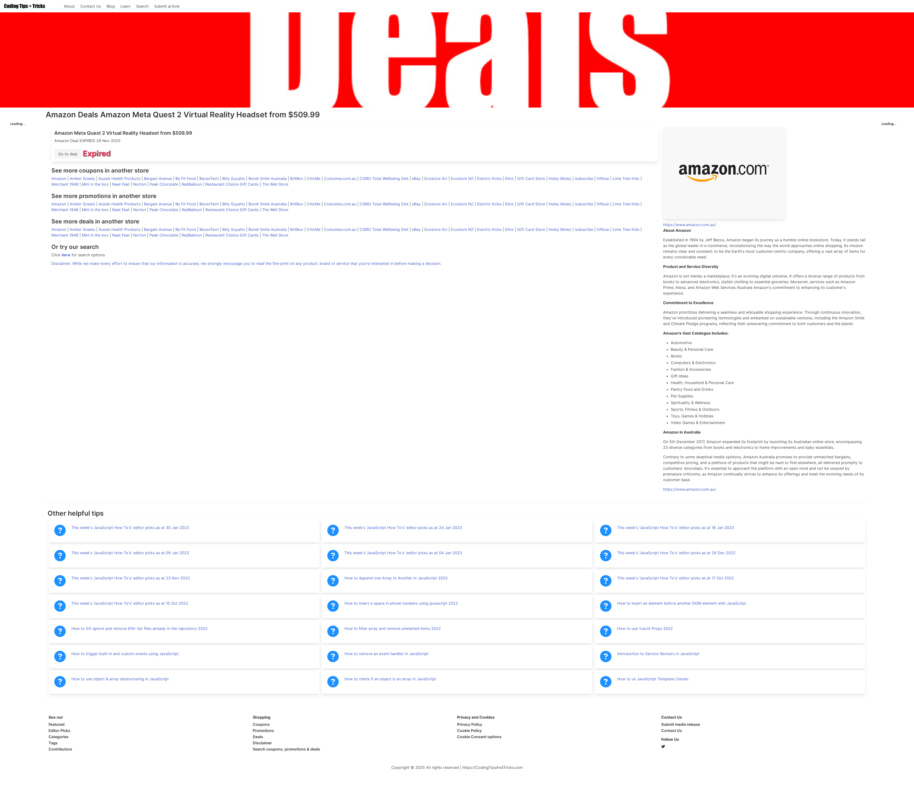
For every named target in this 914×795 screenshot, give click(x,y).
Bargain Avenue (158, 178)
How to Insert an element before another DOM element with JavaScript (681, 603)
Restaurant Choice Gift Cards (232, 184)
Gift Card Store (531, 178)
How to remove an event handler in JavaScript (386, 653)
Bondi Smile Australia (268, 178)
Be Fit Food (186, 178)
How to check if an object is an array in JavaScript (390, 678)
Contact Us (90, 6)
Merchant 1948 (65, 184)
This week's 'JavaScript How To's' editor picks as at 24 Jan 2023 (403, 527)
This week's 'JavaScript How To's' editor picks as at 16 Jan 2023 (675, 527)
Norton (140, 184)
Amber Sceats (83, 178)
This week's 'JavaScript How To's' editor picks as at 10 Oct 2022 (129, 603)
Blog (111, 6)
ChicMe (314, 178)
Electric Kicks (490, 178)
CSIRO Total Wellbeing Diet (385, 178)
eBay (417, 178)
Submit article (166, 6)
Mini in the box (96, 184)
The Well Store (275, 184)
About (69, 6)
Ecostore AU (436, 178)
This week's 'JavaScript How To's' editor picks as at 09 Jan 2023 (130, 552)
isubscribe (584, 178)
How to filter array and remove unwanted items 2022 (392, 628)
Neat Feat (121, 184)
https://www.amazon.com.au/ (689, 489)
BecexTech (209, 178)
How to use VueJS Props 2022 (645, 628)
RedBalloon (192, 184)
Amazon (59, 178)
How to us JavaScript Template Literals (652, 678)
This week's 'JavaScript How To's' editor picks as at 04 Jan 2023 (403, 552)
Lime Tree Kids (627, 178)
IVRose (603, 178)
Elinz (510, 178)
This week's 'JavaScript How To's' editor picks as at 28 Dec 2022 (676, 552)
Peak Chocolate (164, 184)
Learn (125, 6)
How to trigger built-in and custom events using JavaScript (125, 653)
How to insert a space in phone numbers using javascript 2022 (401, 603)
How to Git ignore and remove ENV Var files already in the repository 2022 (139, 628)
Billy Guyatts (234, 178)
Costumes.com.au (340, 178)
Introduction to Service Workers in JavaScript (658, 653)
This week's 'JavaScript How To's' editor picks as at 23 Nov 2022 (130, 578)
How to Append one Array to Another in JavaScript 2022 (396, 578)
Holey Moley (560, 178)
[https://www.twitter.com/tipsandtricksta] (763, 746)
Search (142, 6)
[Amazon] (764, 173)
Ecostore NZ (463, 178)
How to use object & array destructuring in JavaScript (120, 678)
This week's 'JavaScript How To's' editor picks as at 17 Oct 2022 (675, 578)
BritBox (297, 178)
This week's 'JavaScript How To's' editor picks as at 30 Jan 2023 (130, 527)
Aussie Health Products (120, 178)
